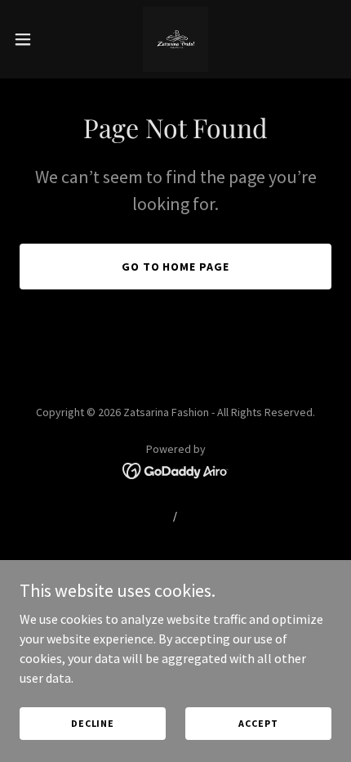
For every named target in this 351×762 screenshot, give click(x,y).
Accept (258, 723)
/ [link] (175, 516)
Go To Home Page (176, 266)
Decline (92, 723)
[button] (32, 39)
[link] (175, 39)
